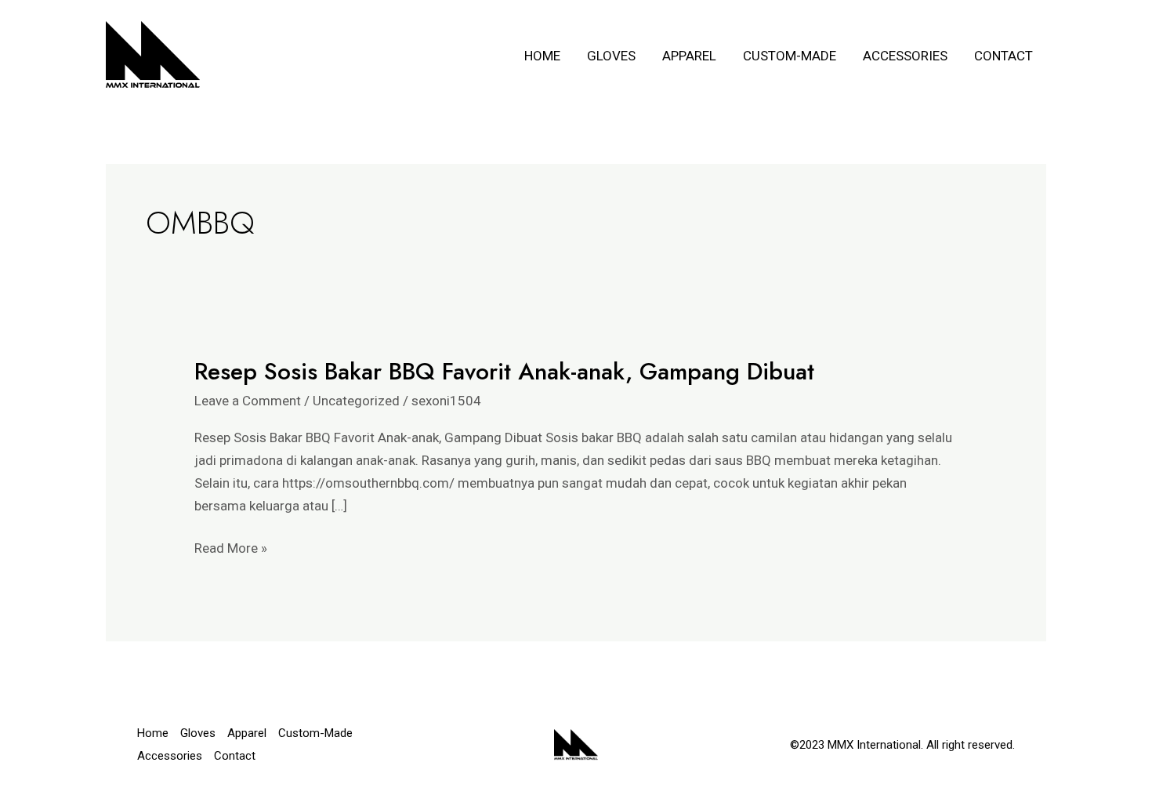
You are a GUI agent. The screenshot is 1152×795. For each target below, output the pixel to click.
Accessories (905, 56)
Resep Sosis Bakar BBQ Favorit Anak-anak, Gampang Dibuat (504, 371)
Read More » (230, 546)
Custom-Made (789, 56)
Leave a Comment (247, 400)
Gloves (611, 56)
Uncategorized (356, 400)
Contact (1003, 56)
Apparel (689, 56)
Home (542, 56)
